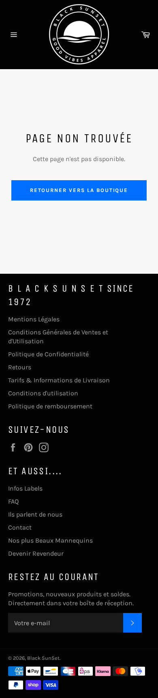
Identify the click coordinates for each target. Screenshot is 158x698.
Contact (20, 527)
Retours (19, 367)
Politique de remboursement (50, 406)
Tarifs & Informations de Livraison (59, 380)
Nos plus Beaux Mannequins (50, 540)
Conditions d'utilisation (43, 393)
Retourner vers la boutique (79, 190)
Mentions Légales (34, 319)
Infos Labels (25, 488)
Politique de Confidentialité (48, 354)
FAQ (13, 501)
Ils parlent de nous (35, 514)
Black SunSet (43, 658)
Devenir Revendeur (36, 553)
